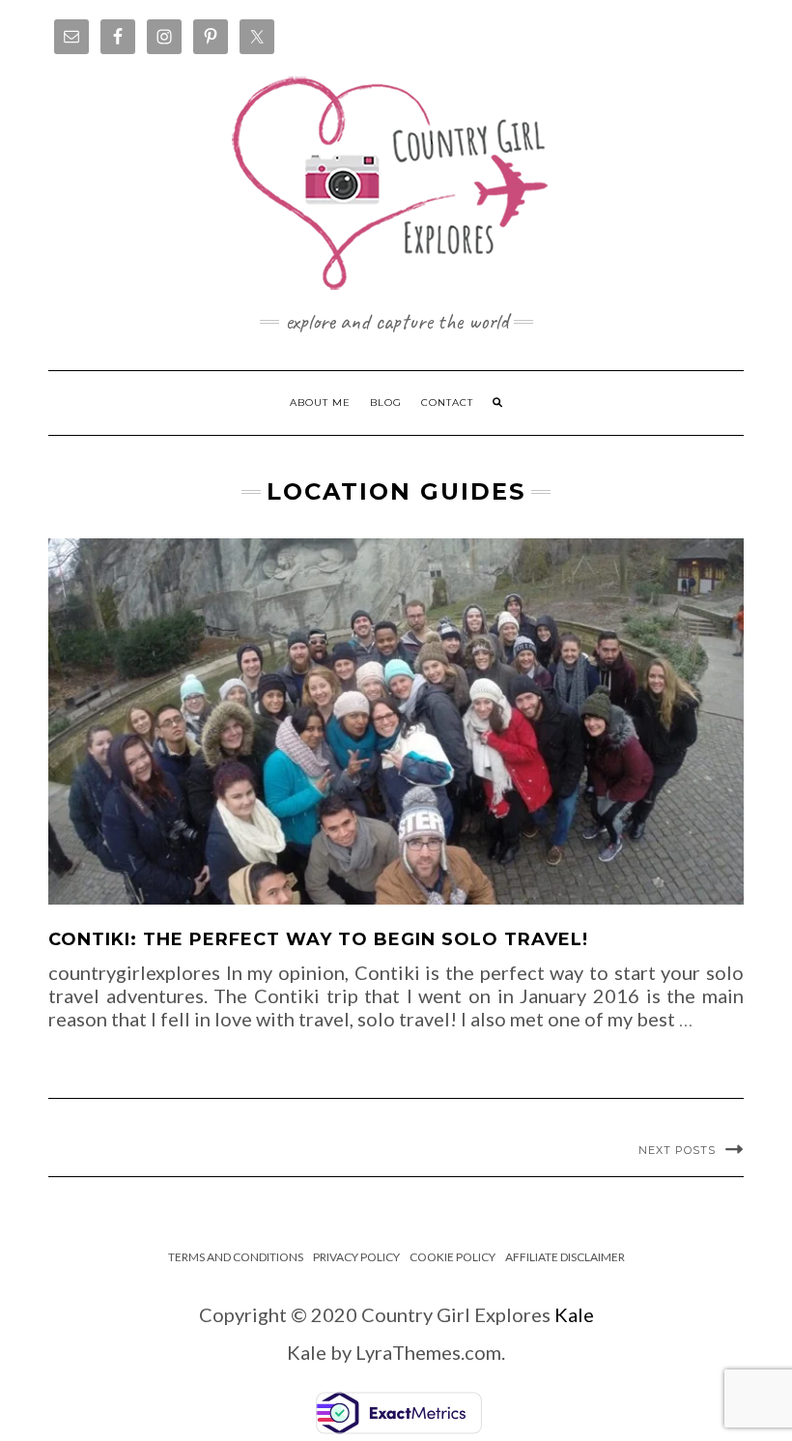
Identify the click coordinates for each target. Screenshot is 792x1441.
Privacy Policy (356, 1257)
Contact (447, 402)
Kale (574, 1314)
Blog (386, 402)
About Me (320, 402)
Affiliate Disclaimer (565, 1257)
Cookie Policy (452, 1257)
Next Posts (677, 1150)
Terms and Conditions (235, 1257)
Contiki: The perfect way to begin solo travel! (318, 939)
